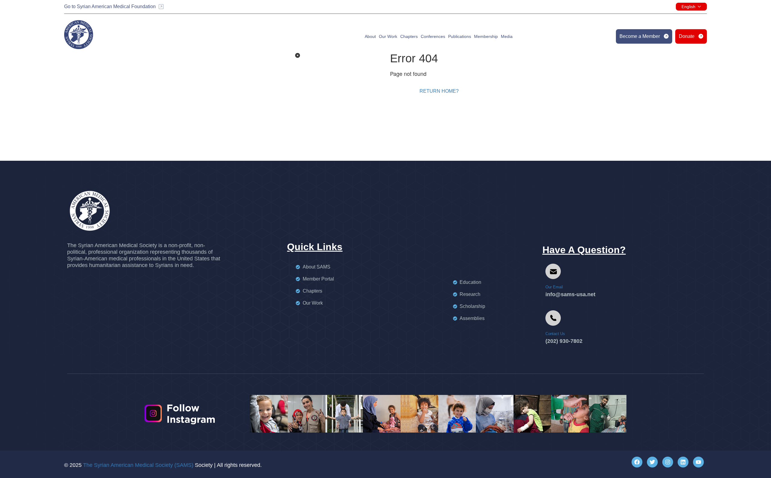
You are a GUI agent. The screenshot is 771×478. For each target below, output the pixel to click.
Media (507, 36)
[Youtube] (698, 462)
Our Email (554, 287)
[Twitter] (652, 462)
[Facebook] (637, 462)
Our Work (388, 36)
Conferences (433, 36)
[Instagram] (667, 462)
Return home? (439, 91)
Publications (459, 36)
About (370, 36)
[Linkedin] (683, 462)
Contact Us (555, 333)
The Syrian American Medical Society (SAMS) (138, 465)
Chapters (409, 36)
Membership (486, 36)
